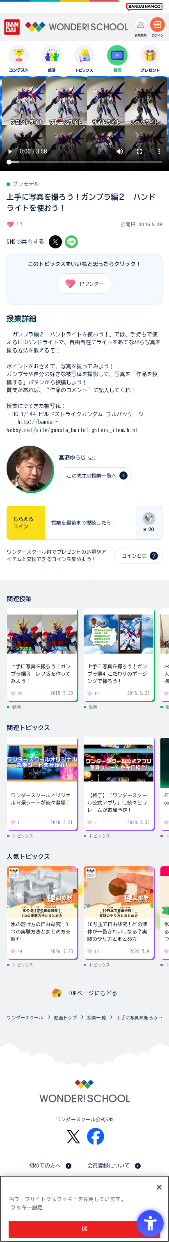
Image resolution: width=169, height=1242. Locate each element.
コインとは (134, 555)
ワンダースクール (25, 1017)
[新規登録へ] (140, 24)
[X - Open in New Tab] (55, 241)
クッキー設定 (27, 1207)
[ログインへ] (157, 24)
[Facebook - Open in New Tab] (95, 1136)
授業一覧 (96, 1017)
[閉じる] (159, 1187)
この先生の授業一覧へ (91, 475)
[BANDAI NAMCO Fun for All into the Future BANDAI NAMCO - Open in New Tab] (144, 7)
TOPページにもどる (92, 993)
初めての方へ (45, 1165)
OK (84, 1229)
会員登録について (108, 1165)
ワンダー (91, 283)
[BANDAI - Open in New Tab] (12, 26)
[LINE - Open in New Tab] (71, 241)
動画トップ (65, 1017)
